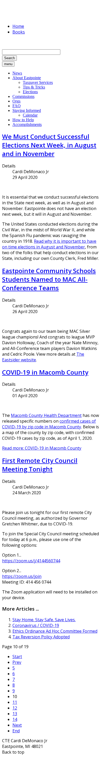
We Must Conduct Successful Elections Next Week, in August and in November (49, 145)
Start (17, 656)
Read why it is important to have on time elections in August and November (49, 244)
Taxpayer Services (38, 82)
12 (14, 708)
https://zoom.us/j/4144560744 (31, 561)
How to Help (23, 120)
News (17, 73)
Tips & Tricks (34, 87)
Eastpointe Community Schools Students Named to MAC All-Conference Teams (49, 279)
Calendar (30, 115)
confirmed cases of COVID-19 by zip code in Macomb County (49, 424)
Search (9, 58)
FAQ (16, 106)
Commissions (23, 96)
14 (14, 719)
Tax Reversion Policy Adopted (41, 637)
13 (14, 714)
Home (18, 26)
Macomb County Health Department (46, 415)
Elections (30, 92)
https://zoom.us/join (21, 576)
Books (18, 32)
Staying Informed (26, 110)
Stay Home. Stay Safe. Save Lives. (44, 620)
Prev (16, 662)
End (16, 731)
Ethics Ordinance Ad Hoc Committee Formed (54, 631)
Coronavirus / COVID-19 (35, 625)
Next (17, 725)
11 (14, 702)
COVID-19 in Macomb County (45, 372)
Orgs (16, 101)
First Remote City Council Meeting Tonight (39, 464)
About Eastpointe (26, 78)
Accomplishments (27, 124)
